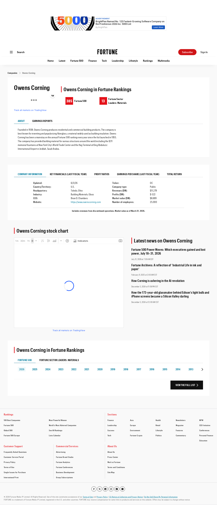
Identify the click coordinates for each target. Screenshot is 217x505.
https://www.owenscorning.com (86, 201)
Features (179, 430)
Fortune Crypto (136, 435)
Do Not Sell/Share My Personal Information (161, 497)
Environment (135, 430)
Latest (62, 60)
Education (203, 440)
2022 (73, 369)
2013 (191, 369)
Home (50, 60)
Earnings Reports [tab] (42, 120)
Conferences (204, 430)
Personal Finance (206, 435)
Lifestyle (133, 60)
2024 (47, 369)
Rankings (148, 60)
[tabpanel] (108, 137)
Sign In (204, 52)
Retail (158, 425)
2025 (34, 369)
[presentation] (202, 369)
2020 (99, 369)
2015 (165, 369)
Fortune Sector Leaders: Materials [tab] (59, 360)
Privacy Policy (9, 462)
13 (103, 101)
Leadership (118, 60)
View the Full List (185, 384)
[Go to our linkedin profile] (105, 488)
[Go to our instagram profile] (111, 488)
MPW (201, 420)
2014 (178, 369)
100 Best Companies (12, 420)
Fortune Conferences (64, 467)
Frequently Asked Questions (15, 452)
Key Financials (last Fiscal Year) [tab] (68, 174)
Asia (132, 420)
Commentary (181, 435)
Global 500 (8, 430)
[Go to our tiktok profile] (116, 488)
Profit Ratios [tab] (101, 174)
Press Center (113, 457)
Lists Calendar (55, 435)
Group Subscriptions (64, 477)
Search (20, 52)
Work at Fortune (114, 462)
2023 (60, 369)
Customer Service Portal (14, 457)
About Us (111, 452)
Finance (92, 60)
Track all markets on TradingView (30, 110)
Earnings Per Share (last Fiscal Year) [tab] (138, 174)
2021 (86, 369)
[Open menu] (11, 52)
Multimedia (164, 60)
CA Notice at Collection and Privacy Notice (126, 497)
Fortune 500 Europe (12, 435)
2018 (125, 369)
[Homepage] (107, 52)
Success (111, 430)
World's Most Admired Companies (62, 425)
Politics (159, 435)
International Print (11, 477)
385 (69, 101)
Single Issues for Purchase (15, 472)
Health (158, 420)
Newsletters (181, 420)
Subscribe (187, 52)
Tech (104, 60)
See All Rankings (55, 430)
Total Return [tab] (174, 174)
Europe (133, 425)
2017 (138, 369)
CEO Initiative (204, 425)
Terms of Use (9, 467)
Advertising (61, 452)
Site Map (111, 472)
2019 (112, 369)
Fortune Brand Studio (64, 457)
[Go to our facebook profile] (93, 488)
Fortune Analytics (63, 462)
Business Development (65, 472)
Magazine (179, 425)
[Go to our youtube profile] (122, 488)
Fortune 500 (76, 60)
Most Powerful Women (58, 420)
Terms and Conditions (116, 467)
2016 (151, 369)
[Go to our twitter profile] (99, 488)
